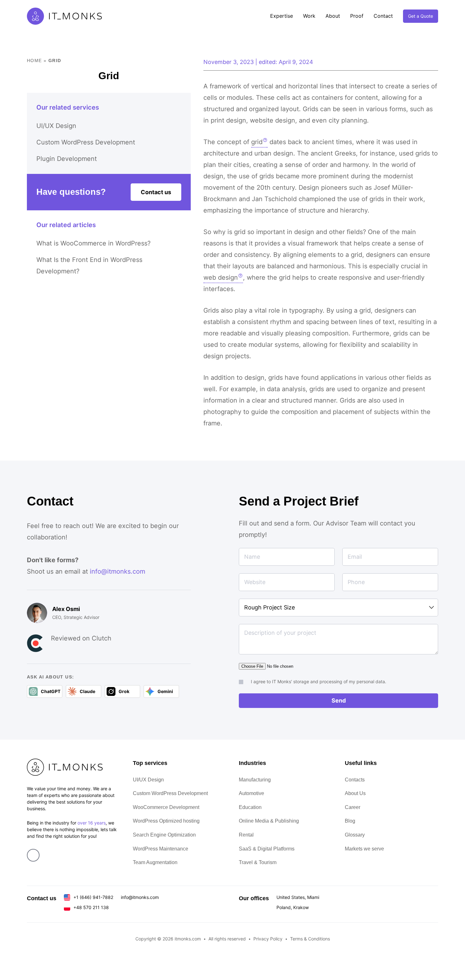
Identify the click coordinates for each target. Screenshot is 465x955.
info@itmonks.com (117, 571)
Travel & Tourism (257, 862)
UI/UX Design (56, 126)
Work (309, 16)
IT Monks (64, 16)
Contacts (355, 779)
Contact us (156, 192)
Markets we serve (364, 848)
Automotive (251, 793)
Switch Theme (455, 477)
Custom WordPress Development (85, 142)
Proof (356, 16)
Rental (246, 834)
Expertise (281, 16)
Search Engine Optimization (164, 834)
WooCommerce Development (166, 807)
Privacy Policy (267, 938)
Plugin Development (66, 158)
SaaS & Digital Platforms (266, 848)
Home (34, 60)
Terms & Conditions (310, 938)
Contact (383, 16)
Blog (350, 821)
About (333, 16)
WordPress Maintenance (160, 848)
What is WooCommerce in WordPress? (93, 243)
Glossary (355, 834)
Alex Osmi (66, 609)
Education (250, 807)
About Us (355, 793)
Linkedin (33, 855)
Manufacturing (255, 779)
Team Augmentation (155, 862)
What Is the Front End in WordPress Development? (89, 265)
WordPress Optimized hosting (166, 821)
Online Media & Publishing (269, 821)
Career (352, 807)
